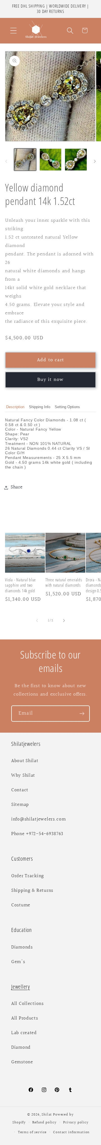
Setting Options (67, 407)
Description (15, 407)
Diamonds (22, 947)
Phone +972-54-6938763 (37, 834)
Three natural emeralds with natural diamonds (63, 582)
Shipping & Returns (32, 890)
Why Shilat (23, 775)
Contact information (71, 1132)
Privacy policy (76, 1122)
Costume (20, 905)
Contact (19, 790)
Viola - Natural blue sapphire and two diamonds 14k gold (20, 585)
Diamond (21, 1047)
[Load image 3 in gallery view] (76, 159)
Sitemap (20, 804)
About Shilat (24, 761)
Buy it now (50, 380)
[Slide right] (95, 161)
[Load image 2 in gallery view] (51, 159)
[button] (13, 30)
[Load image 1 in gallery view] (25, 159)
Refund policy (44, 1122)
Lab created (24, 1033)
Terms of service (32, 1132)
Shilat (47, 1114)
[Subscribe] (81, 713)
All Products (24, 1018)
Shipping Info (39, 407)
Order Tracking (27, 876)
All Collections (27, 1003)
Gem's (18, 962)
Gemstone (22, 1062)
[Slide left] (6, 161)
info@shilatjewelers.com (38, 819)
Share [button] (17, 487)
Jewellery (20, 986)
